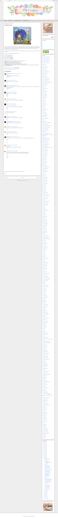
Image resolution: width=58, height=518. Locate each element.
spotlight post (45, 368)
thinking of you (45, 400)
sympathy (44, 384)
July (45, 492)
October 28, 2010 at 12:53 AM (16, 73)
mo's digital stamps (45, 279)
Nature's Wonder (45, 286)
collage (44, 121)
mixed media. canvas (46, 277)
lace (43, 252)
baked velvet (45, 91)
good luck (44, 219)
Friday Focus (45, 198)
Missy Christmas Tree (47, 468)
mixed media (45, 276)
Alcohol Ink (44, 65)
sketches (44, 362)
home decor (44, 229)
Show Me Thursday (45, 359)
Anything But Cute (45, 71)
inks (43, 234)
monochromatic (45, 280)
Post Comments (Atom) (24, 180)
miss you (44, 274)
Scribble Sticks (45, 345)
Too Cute (45, 483)
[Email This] (15, 67)
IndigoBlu (44, 232)
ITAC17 (44, 240)
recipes (44, 325)
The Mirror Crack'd (45, 397)
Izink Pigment (45, 243)
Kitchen (44, 250)
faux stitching (45, 183)
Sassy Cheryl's (45, 337)
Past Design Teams (26, 20)
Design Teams (45, 141)
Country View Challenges (46, 122)
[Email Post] (13, 67)
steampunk (44, 375)
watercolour (44, 421)
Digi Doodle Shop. (45, 144)
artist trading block (45, 77)
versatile (44, 415)
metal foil (44, 271)
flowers (44, 187)
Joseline (8, 116)
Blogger (33, 516)
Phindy (44, 310)
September (46, 489)
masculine (44, 265)
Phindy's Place (45, 313)
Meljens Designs (6, 57)
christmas (44, 115)
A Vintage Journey (45, 61)
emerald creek (45, 171)
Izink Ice (44, 241)
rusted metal (44, 334)
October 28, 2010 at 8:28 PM (13, 111)
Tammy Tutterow (45, 387)
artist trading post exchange (47, 82)
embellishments (45, 168)
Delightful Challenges (15, 46)
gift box (44, 208)
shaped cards (45, 356)
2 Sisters (5, 55)
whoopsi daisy (45, 430)
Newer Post (6, 177)
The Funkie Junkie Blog (46, 393)
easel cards (44, 162)
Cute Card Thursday (46, 127)
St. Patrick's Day (45, 371)
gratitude (44, 222)
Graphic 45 (44, 220)
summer (44, 383)
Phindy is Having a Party (47, 469)
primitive (44, 319)
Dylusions (44, 159)
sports (44, 366)
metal (43, 270)
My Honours (10, 20)
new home (44, 289)
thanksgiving (44, 392)
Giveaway (44, 214)
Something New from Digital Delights (47, 475)
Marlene (8, 111)
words (44, 437)
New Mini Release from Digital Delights (47, 467)
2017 (45, 448)
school (44, 344)
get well (44, 205)
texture (44, 389)
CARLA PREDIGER (9, 121)
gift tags (44, 211)
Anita (7, 131)
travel (43, 406)
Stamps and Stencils (46, 374)
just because (45, 247)
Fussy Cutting (45, 204)
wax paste (44, 424)
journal (44, 244)
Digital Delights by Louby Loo (22, 60)
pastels (44, 307)
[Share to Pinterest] (18, 67)
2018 (45, 447)
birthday (44, 94)
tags (43, 386)
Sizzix (44, 360)
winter (44, 436)
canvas (44, 104)
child (43, 110)
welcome (44, 427)
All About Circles (46, 465)
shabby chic (44, 351)
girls (43, 213)
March (46, 497)
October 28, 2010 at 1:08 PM (12, 80)
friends (44, 199)
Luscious (44, 261)
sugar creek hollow (45, 381)
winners (44, 434)
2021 (45, 443)
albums (44, 64)
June (45, 493)
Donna (7, 80)
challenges (44, 109)
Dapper (44, 131)
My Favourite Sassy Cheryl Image (47, 486)
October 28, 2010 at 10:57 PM (14, 126)
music (44, 283)
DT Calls (44, 156)
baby (43, 86)
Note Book (44, 294)
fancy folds (44, 177)
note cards (44, 295)
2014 (45, 452)
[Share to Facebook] (17, 67)
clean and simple (45, 118)
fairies (44, 174)
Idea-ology (44, 231)
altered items (45, 67)
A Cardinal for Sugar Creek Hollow (47, 471)
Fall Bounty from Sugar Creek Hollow (47, 482)
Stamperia (44, 372)
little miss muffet (45, 258)
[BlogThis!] (16, 67)
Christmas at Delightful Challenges (47, 473)
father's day (44, 178)
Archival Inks (45, 73)
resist (43, 328)
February (46, 498)
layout (44, 253)
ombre (44, 298)
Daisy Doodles (45, 130)
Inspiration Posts (45, 235)
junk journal (44, 246)
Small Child (44, 363)
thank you (44, 390)
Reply (7, 77)
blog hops (44, 97)
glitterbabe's (44, 216)
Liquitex (44, 256)
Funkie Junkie (45, 202)
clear (43, 119)
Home (5, 20)
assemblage (44, 83)
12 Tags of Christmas (46, 58)
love (43, 259)
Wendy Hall (8, 126)
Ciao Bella (44, 116)
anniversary (44, 70)
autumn (44, 85)
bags (43, 89)
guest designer (45, 223)
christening (44, 113)
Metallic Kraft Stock (45, 273)
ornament (44, 301)
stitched (44, 378)
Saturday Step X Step (46, 342)
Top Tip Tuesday (6, 58)
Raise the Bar (45, 322)
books (44, 98)
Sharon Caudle (9, 85)
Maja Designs (45, 262)
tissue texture (45, 403)
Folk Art (44, 190)
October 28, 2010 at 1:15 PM (15, 85)
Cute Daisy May (45, 128)
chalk (43, 107)
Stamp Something (6, 56)
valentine (44, 412)
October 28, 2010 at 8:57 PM (16, 121)
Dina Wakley (44, 150)
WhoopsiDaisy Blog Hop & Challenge (47, 462)
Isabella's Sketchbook (46, 238)
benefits (44, 92)
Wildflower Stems (45, 433)
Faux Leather (45, 180)
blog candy (44, 95)
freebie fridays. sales (46, 195)
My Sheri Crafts (45, 285)
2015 (45, 451)
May (45, 494)
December (46, 458)
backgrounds (45, 88)
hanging (44, 226)
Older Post (38, 177)
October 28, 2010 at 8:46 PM (13, 116)
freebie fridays (45, 193)
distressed (44, 153)
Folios (44, 189)
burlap (44, 101)
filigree (44, 186)
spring (44, 369)
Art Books (44, 74)
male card (44, 264)
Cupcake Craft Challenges (46, 125)
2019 (45, 446)
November (46, 459)
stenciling (44, 377)
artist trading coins (45, 80)
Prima (44, 316)
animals (44, 68)
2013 (45, 453)
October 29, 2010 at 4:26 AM (15, 136)
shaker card (44, 354)
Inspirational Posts (45, 237)
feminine (44, 184)
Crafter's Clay (45, 124)
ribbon (44, 331)
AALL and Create (45, 62)
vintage (44, 418)
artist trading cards (45, 79)
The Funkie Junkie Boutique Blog (47, 395)
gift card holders (45, 210)
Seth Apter (44, 350)
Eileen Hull (44, 165)
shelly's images (45, 357)
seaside (44, 347)
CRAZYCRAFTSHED (9, 73)
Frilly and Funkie (45, 201)
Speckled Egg (45, 365)
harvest (44, 228)
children (44, 112)
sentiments (44, 348)
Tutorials (44, 409)
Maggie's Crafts (9, 136)
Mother (44, 282)
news (43, 292)
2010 (45, 457)
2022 (45, 442)
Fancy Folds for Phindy (47, 478)
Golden (44, 217)
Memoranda (44, 268)
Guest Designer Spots (17, 20)
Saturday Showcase (46, 341)
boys (43, 100)
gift (43, 207)
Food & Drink (45, 192)
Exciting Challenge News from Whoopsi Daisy (48, 480)
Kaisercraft (44, 249)
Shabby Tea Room (45, 353)
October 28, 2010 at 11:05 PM (12, 131)
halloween (44, 225)
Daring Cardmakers (46, 133)
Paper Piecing (45, 304)
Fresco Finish (45, 196)
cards (43, 106)
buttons (44, 103)
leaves (44, 255)
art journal (44, 76)
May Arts (44, 267)
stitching (44, 380)
